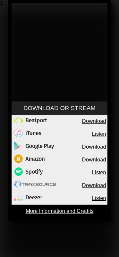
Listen (99, 134)
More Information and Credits (60, 211)
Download (94, 121)
